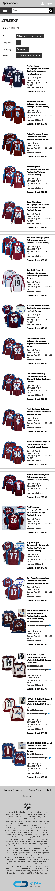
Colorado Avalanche (27, 55)
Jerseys (21, 49)
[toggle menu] (5, 10)
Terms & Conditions (13, 790)
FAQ (49, 790)
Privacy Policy (34, 790)
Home (4, 27)
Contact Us (27, 796)
